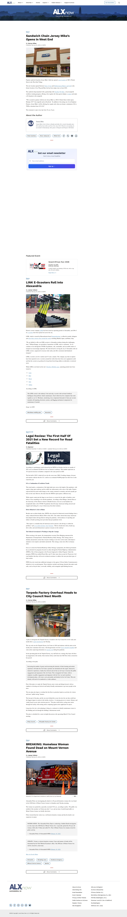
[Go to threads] (26, 901)
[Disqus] (51, 195)
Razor (30, 379)
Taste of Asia (48, 86)
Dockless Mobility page (53, 367)
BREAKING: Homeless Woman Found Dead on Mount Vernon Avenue (47, 747)
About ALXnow (76, 883)
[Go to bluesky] (30, 901)
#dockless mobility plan (34, 412)
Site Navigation (76, 902)
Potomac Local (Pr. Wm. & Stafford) (101, 897)
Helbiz (30, 385)
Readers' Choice (77, 899)
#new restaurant (45, 136)
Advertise (28, 2)
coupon (70, 94)
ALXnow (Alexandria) (97, 886)
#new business (31, 136)
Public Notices (56, 2)
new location (62, 80)
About (19, 2)
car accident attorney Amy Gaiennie (43, 526)
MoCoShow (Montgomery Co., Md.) (101, 891)
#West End (57, 136)
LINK (41, 330)
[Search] (119, 3)
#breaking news (42, 856)
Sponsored (29, 432)
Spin (30, 382)
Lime (30, 373)
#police (47, 859)
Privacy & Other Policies (79, 894)
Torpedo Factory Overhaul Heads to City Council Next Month (51, 594)
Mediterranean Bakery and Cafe (62, 86)
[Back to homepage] (11, 3)
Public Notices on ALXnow (80, 897)
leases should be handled (67, 647)
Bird (30, 376)
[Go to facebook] (14, 901)
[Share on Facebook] (63, 136)
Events (38, 2)
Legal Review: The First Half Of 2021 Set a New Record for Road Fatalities (49, 439)
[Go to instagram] (18, 901)
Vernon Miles (32, 43)
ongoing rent (49, 650)
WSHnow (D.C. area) (97, 902)
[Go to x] (10, 901)
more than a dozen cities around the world (39, 338)
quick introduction (38, 642)
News (28, 32)
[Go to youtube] (22, 901)
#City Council (31, 721)
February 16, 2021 (56, 832)
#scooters (48, 412)
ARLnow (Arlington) (96, 883)
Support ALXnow (69, 2)
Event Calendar (76, 891)
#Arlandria (30, 856)
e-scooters (30, 332)
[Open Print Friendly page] (76, 136)
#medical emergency (56, 856)
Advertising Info (77, 886)
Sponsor (30, 447)
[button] (73, 796)
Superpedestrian (56, 336)
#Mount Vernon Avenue (34, 859)
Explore (45, 2)
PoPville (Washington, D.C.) (99, 894)
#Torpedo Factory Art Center (47, 721)
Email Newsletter (77, 889)
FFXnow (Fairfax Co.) (97, 889)
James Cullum (32, 290)
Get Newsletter (109, 2)
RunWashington (95, 899)
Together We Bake (59, 92)
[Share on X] (68, 136)
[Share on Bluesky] (72, 136)
